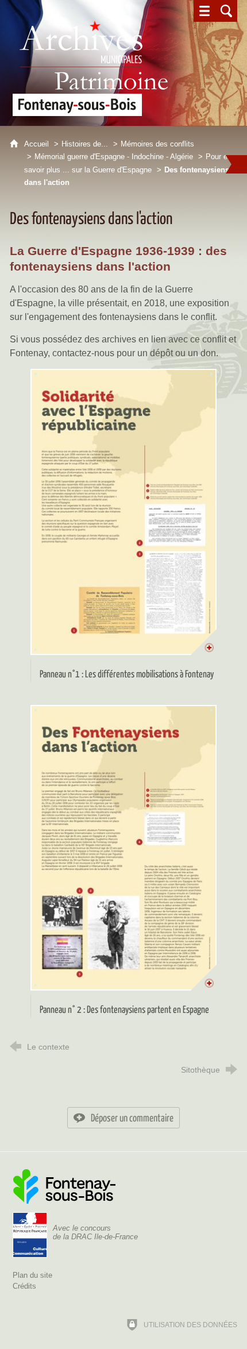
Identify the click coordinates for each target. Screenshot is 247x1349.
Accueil (37, 144)
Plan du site (32, 1275)
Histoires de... (84, 144)
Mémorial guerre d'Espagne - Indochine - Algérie (113, 156)
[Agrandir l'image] (123, 512)
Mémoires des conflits (157, 144)
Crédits (24, 1286)
